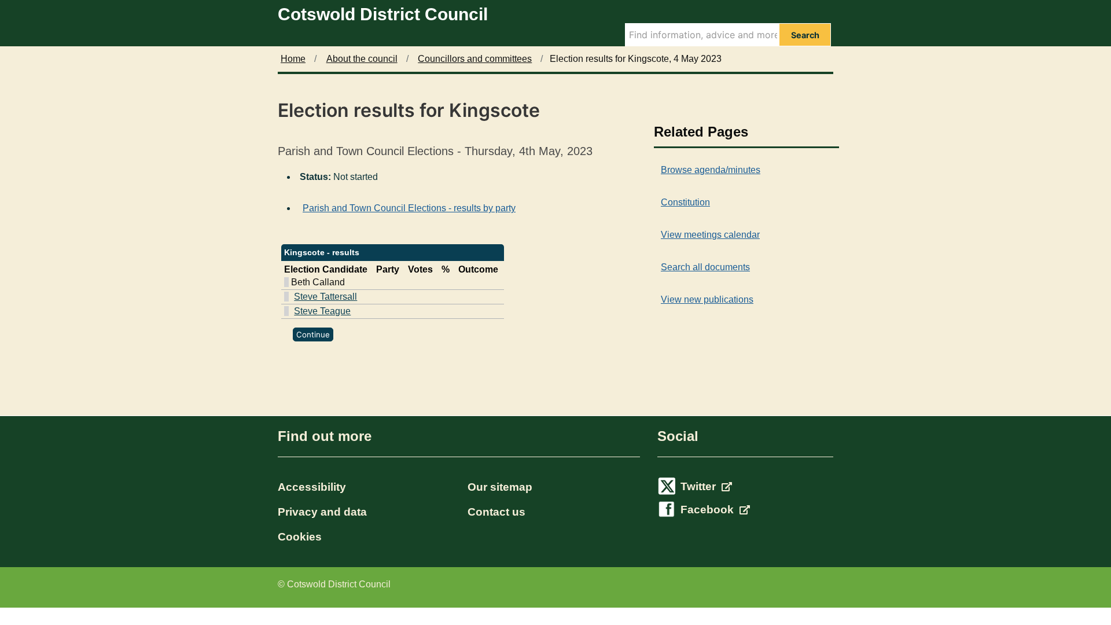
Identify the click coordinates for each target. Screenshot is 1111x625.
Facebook (708, 509)
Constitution (685, 202)
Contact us (496, 512)
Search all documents (705, 267)
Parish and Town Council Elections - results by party (409, 208)
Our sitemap (500, 487)
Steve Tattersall (325, 297)
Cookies (300, 537)
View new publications (707, 299)
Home (293, 59)
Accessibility (312, 487)
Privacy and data (322, 512)
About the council (362, 59)
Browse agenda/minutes (710, 170)
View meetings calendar (710, 235)
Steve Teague (322, 311)
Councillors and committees (475, 59)
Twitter (699, 486)
